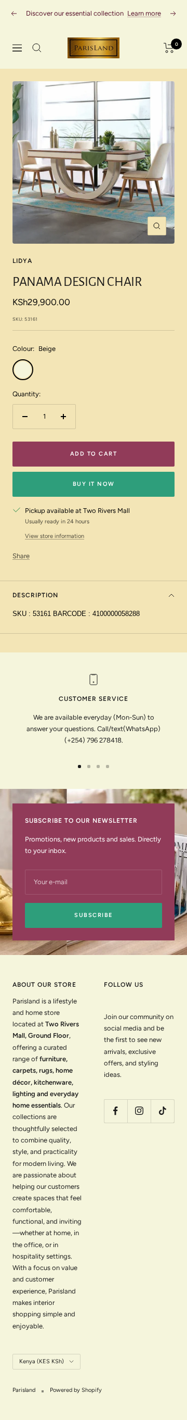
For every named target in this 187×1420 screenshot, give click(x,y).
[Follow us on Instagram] (139, 1111)
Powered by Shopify (76, 1390)
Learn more (144, 13)
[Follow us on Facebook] (115, 1111)
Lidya (22, 261)
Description (35, 595)
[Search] (37, 48)
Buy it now (94, 484)
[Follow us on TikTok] (162, 1111)
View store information (54, 536)
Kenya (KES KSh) (41, 1361)
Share (21, 556)
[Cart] (169, 48)
